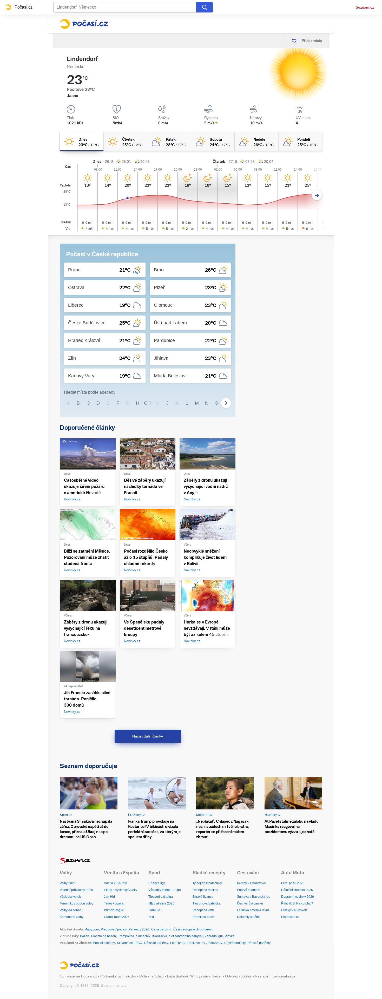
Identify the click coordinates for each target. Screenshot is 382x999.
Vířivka (229, 936)
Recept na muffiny (205, 890)
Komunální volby (71, 917)
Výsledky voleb (70, 897)
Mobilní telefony (104, 943)
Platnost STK (290, 917)
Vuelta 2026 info (115, 883)
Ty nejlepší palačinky (207, 883)
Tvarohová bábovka (207, 903)
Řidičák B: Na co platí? (297, 903)
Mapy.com (91, 929)
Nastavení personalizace (275, 976)
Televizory (215, 943)
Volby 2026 (68, 883)
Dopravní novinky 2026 (297, 897)
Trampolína (126, 936)
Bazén (84, 936)
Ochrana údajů (151, 976)
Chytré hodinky (235, 943)
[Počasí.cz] (84, 24)
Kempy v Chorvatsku (251, 883)
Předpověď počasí (114, 929)
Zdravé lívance (203, 897)
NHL (151, 917)
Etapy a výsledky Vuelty (120, 890)
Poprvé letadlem (248, 890)
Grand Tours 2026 (116, 917)
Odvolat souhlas (238, 976)
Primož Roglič (114, 910)
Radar (217, 976)
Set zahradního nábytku (186, 936)
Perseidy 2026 (139, 929)
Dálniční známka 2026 (297, 890)
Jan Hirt (109, 897)
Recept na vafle (204, 910)
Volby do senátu (71, 910)
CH (147, 403)
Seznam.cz (365, 7)
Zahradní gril (214, 936)
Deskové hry (196, 943)
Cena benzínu (161, 929)
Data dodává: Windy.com (187, 976)
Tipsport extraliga (160, 897)
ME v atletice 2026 (161, 903)
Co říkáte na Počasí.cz (78, 976)
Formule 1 (155, 910)
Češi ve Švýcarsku (250, 903)
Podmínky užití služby (118, 976)
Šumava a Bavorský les (253, 897)
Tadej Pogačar (114, 903)
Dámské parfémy (156, 943)
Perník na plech (204, 917)
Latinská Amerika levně (253, 910)
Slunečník (143, 936)
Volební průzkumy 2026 (76, 890)
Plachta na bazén (103, 936)
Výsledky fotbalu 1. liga (164, 890)
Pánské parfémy (259, 943)
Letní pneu (177, 943)
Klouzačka (159, 936)
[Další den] (317, 195)
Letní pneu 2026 (292, 883)
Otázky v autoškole (294, 910)
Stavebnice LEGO (129, 943)
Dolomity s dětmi (248, 917)
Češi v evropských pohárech (193, 929)
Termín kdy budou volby (76, 903)
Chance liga (157, 883)
